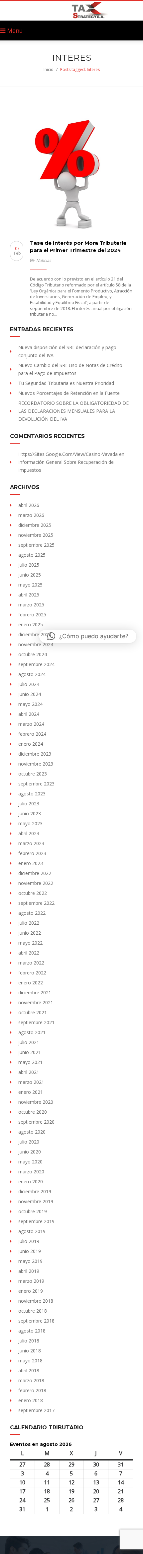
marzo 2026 (31, 515)
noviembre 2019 (35, 1201)
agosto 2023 (32, 793)
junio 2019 (29, 1251)
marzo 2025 (31, 604)
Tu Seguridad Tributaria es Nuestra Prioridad (66, 383)
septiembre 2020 (36, 1122)
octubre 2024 (32, 654)
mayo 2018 (30, 1360)
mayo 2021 (30, 1062)
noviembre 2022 (35, 883)
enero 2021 (30, 1092)
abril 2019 (28, 1271)
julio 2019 (28, 1241)
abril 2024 (28, 714)
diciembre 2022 (34, 873)
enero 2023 (30, 863)
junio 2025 (29, 575)
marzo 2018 (31, 1380)
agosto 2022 (32, 913)
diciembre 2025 (34, 525)
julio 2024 (28, 684)
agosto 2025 (32, 555)
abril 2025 (28, 594)
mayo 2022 (30, 943)
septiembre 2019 (36, 1221)
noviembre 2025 (35, 535)
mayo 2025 (30, 585)
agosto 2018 (32, 1331)
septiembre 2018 (36, 1321)
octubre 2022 (32, 893)
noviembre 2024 (35, 644)
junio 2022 (29, 933)
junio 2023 (29, 813)
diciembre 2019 (34, 1191)
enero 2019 (30, 1291)
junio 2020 (29, 1152)
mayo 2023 (30, 823)
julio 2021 (28, 1042)
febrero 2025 (32, 614)
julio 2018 (28, 1340)
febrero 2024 (32, 734)
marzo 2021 (31, 1082)
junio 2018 (29, 1350)
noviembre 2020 (35, 1102)
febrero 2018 (32, 1390)
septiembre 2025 (36, 545)
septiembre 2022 (36, 903)
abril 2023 (28, 833)
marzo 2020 (31, 1171)
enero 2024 (30, 744)
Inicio (49, 69)
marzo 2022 (31, 963)
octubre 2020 (32, 1112)
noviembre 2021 (35, 1002)
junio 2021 (29, 1052)
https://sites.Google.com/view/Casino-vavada (68, 454)
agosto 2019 (32, 1231)
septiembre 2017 (36, 1410)
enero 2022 (30, 982)
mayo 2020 (30, 1161)
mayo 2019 (30, 1261)
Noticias (43, 260)
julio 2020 (28, 1142)
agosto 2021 (32, 1032)
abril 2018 (28, 1370)
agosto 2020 (32, 1132)
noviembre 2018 (35, 1301)
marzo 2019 (31, 1281)
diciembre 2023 (34, 754)
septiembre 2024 (36, 664)
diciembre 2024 (34, 634)
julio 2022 (28, 923)
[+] (71, 175)
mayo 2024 (30, 704)
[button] (87, 636)
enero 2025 (30, 624)
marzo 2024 (31, 724)
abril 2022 (28, 953)
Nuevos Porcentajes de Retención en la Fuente (69, 393)
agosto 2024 (32, 674)
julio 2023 (28, 803)
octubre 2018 (32, 1311)
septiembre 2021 (36, 1022)
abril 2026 (28, 505)
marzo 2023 (31, 843)
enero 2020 (30, 1181)
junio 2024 (29, 694)
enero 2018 (30, 1400)
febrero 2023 (32, 853)
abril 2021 (28, 1072)
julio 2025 (28, 565)
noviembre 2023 (35, 764)
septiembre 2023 (36, 783)
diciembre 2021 (34, 992)
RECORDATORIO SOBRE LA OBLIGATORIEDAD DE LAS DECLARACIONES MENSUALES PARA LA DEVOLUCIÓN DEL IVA (73, 411)
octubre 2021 (32, 1012)
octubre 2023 (32, 774)
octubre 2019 (32, 1211)
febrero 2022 (32, 972)
